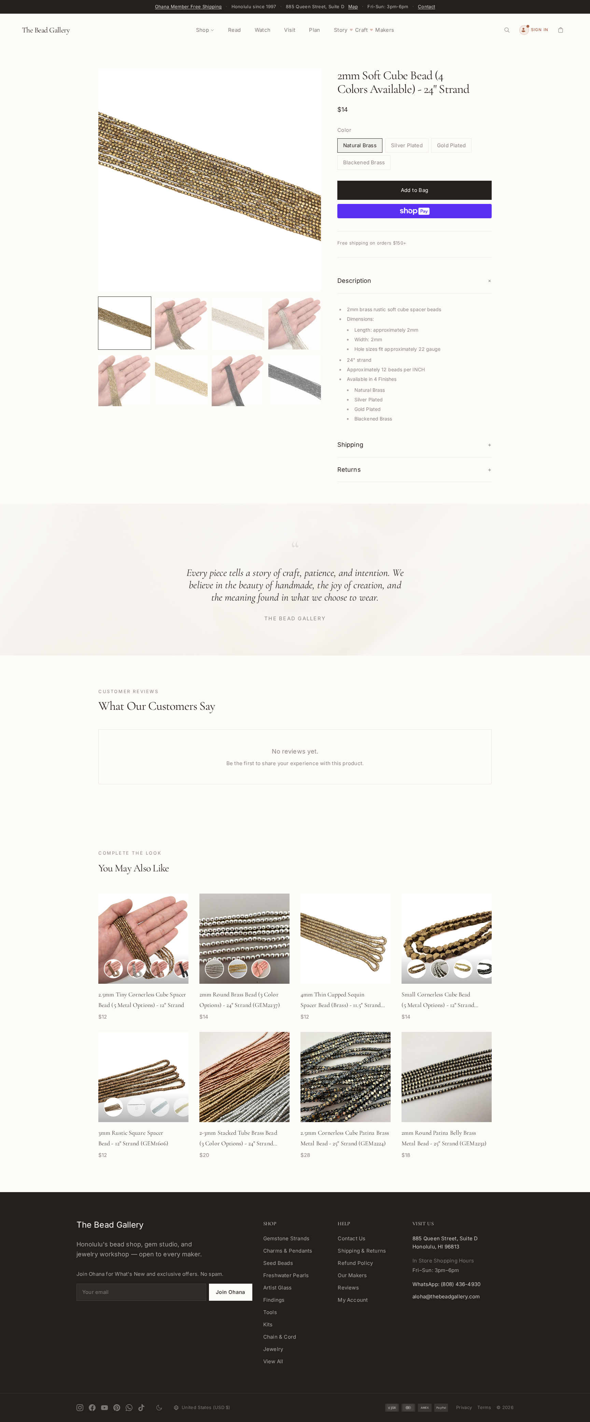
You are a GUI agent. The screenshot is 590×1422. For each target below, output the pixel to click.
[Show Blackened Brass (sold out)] (136, 1107)
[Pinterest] (116, 1407)
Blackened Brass (364, 162)
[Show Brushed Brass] (260, 968)
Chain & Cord (279, 1337)
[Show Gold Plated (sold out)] (183, 1107)
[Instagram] (79, 1407)
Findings (274, 1300)
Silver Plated (407, 145)
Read (234, 30)
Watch (263, 30)
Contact (426, 6)
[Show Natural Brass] (113, 968)
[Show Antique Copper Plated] (113, 1107)
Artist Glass (277, 1287)
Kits (268, 1324)
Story (341, 30)
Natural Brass (360, 145)
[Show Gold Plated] (237, 968)
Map (353, 6)
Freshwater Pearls (286, 1275)
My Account (353, 1300)
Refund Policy (355, 1263)
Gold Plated (451, 145)
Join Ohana (230, 1292)
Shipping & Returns (362, 1250)
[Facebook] (92, 1407)
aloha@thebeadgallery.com (446, 1296)
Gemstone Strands (286, 1238)
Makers (384, 30)
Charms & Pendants (287, 1250)
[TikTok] (141, 1407)
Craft (361, 30)
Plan (314, 30)
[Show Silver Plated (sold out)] (159, 1107)
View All (273, 1361)
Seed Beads (278, 1263)
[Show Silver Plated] (136, 968)
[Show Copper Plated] (159, 968)
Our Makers (352, 1275)
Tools (270, 1312)
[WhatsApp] (129, 1407)
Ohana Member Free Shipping (188, 6)
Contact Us (351, 1238)
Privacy (464, 1407)
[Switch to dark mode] (159, 1408)
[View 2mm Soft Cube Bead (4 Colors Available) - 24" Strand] (124, 323)
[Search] (507, 30)
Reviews (348, 1287)
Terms (484, 1407)
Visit (289, 30)
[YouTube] (104, 1407)
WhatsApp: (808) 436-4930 (446, 1284)
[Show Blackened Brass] (183, 968)
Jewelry (273, 1349)
